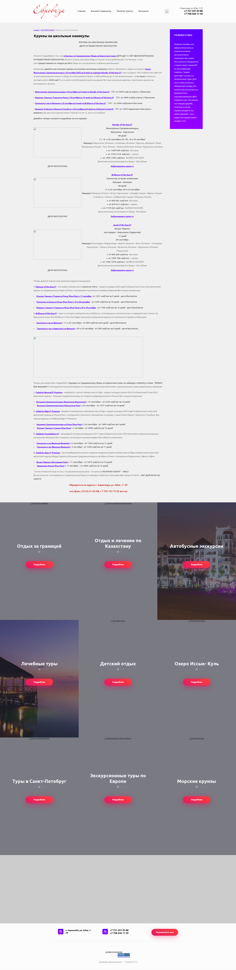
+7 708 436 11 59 (193, 13)
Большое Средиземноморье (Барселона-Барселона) (61, 402)
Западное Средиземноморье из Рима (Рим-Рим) (59, 424)
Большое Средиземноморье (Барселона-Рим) (58, 405)
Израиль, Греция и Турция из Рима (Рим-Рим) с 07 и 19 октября (66, 308)
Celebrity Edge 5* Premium (48, 411)
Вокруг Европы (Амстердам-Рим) (52, 462)
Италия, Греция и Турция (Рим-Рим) (54, 428)
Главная (36, 30)
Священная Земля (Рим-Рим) (50, 466)
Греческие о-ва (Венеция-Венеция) (52, 443)
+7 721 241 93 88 (193, 10)
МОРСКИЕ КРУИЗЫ (47, 30)
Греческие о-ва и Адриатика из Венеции (56, 329)
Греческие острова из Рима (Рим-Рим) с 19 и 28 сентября (63, 302)
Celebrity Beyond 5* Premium (49, 392)
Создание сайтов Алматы (110, 962)
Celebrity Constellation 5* (47, 434)
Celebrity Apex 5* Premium (48, 453)
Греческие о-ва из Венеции (49, 323)
